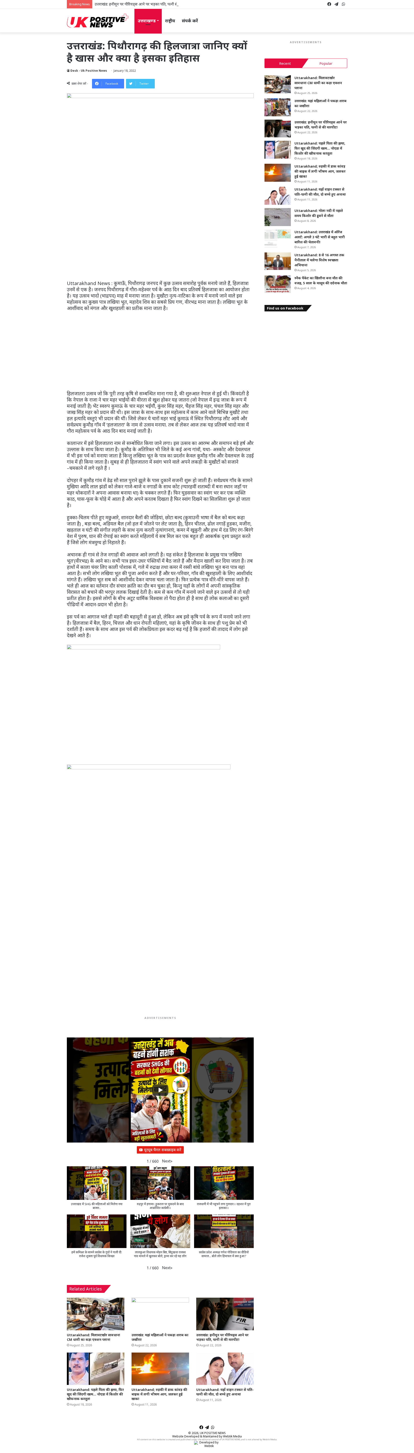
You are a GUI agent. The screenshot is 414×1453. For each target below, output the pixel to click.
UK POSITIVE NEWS (213, 1433)
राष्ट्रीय (170, 20)
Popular (326, 63)
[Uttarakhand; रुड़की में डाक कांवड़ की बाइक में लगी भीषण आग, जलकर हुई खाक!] (160, 1369)
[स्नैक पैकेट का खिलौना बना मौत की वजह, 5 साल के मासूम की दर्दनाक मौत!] (277, 284)
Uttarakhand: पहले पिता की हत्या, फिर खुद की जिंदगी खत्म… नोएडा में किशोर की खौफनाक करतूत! (95, 1394)
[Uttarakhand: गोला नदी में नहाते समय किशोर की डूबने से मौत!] (277, 217)
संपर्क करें (190, 20)
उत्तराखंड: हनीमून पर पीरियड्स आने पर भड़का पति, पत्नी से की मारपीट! (144, 4)
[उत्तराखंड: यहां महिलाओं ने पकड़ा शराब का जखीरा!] (160, 1314)
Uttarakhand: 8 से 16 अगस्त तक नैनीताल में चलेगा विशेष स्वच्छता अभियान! (319, 260)
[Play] (160, 1090)
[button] (167, 1161)
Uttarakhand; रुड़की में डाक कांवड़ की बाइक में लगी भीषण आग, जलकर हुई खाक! (159, 1394)
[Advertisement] (160, 244)
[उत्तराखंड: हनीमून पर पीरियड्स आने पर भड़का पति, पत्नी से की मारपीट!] (225, 1314)
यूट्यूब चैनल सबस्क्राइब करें (162, 1149)
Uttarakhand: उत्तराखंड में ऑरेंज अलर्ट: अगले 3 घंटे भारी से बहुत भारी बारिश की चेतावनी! (319, 237)
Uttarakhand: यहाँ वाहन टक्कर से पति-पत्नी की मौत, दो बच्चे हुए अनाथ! (225, 1391)
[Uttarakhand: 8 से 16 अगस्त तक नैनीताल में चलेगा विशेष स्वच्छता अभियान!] (277, 261)
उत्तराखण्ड (147, 20)
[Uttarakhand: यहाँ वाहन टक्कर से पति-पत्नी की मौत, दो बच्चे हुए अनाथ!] (225, 1369)
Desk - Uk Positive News (88, 71)
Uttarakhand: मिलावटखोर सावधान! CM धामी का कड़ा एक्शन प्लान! (93, 1337)
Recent (285, 63)
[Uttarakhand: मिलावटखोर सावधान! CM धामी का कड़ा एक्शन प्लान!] (95, 1314)
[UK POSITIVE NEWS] (97, 21)
